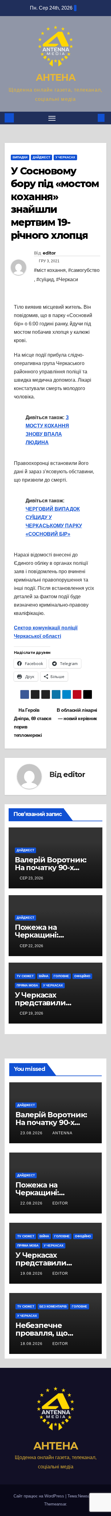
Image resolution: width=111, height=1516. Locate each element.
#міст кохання (50, 270)
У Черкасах (65, 157)
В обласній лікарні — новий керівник (77, 714)
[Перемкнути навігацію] (52, 118)
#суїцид (45, 279)
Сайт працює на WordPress (39, 1496)
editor (49, 253)
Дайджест (41, 157)
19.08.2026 (32, 1273)
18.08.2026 (32, 1344)
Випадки (20, 157)
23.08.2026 (32, 1133)
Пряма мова (27, 985)
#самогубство (84, 270)
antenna (62, 1133)
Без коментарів (53, 1306)
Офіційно (82, 976)
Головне (61, 976)
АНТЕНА (55, 77)
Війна (43, 976)
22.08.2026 (32, 1203)
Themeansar (55, 1504)
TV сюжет (25, 976)
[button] (92, 117)
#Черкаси (67, 279)
